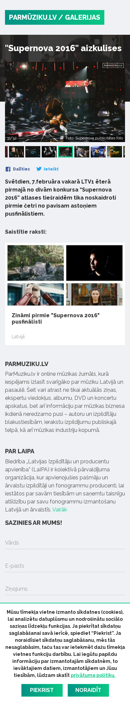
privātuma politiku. (93, 675)
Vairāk (59, 509)
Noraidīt (88, 690)
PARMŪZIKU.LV (33, 17)
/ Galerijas (79, 17)
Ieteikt (51, 169)
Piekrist (42, 690)
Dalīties (21, 169)
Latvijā (18, 336)
